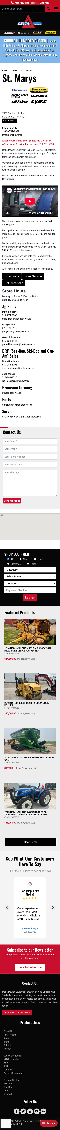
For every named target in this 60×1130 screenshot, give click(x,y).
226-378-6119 (9, 328)
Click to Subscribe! (30, 967)
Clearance (16, 564)
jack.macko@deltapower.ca (15, 381)
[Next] (53, 907)
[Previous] (7, 907)
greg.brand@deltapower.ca (15, 331)
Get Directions (9, 120)
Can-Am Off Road (12, 1080)
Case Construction (12, 1055)
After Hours (24, 1012)
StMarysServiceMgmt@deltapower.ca (21, 416)
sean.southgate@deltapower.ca (18, 368)
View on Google (30, 928)
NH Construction (11, 1059)
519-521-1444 (9, 340)
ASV (5, 1062)
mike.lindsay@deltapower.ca (16, 318)
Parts (33, 564)
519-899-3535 (9, 377)
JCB (5, 1066)
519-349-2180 (35, 234)
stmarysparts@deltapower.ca (17, 404)
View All (7, 1094)
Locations (15, 70)
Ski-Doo (7, 1083)
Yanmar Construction (13, 1073)
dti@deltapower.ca (11, 392)
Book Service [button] (33, 276)
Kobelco (7, 1069)
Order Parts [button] (12, 276)
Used (40, 559)
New (25, 559)
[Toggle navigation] (56, 8)
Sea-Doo (8, 1087)
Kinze (6, 1038)
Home (4, 70)
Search (30, 598)
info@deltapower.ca (12, 134)
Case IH (7, 1031)
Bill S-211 (17, 1124)
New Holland (9, 1034)
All (12, 559)
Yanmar (7, 1048)
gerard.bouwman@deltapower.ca (18, 344)
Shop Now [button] (30, 842)
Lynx (5, 1090)
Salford (7, 1045)
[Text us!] (48, 1124)
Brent (6, 1041)
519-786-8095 (9, 364)
